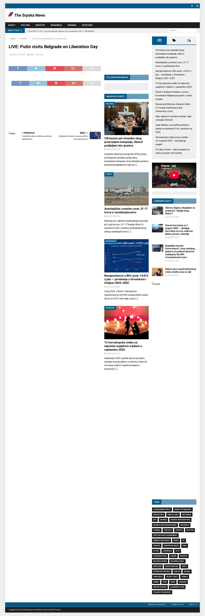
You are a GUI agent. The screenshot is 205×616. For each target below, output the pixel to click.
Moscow (157, 566)
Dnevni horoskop (161, 540)
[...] (136, 164)
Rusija (177, 571)
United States (159, 587)
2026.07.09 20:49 (113, 216)
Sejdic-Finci (172, 577)
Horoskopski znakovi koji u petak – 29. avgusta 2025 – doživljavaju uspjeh (172, 141)
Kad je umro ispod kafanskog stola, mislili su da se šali (180, 270)
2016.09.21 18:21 (173, 261)
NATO (184, 566)
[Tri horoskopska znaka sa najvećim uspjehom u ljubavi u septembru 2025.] (126, 322)
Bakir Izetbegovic (182, 509)
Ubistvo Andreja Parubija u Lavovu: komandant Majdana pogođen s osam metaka (173, 95)
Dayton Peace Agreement (165, 535)
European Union (171, 546)
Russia (187, 571)
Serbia (185, 577)
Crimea (156, 530)
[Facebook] (192, 5)
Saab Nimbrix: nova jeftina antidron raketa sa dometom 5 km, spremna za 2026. (173, 128)
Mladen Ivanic (177, 561)
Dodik (176, 540)
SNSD (173, 582)
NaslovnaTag (171, 566)
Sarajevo (157, 577)
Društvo (40, 25)
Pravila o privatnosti (157, 604)
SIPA (165, 582)
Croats (179, 530)
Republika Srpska (161, 571)
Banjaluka (158, 515)
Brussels (184, 525)
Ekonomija (56, 25)
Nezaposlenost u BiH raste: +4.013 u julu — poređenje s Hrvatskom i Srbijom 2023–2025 (126, 279)
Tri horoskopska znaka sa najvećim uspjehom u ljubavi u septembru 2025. (123, 346)
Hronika (72, 25)
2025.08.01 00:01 (173, 237)
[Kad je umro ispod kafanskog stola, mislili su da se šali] (157, 272)
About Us (193, 604)
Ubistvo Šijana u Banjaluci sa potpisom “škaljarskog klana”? (180, 210)
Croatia (168, 530)
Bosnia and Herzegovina (165, 525)
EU (184, 540)
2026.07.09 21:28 (113, 149)
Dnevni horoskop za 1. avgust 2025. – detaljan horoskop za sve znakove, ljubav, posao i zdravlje (179, 229)
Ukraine (182, 582)
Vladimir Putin (177, 587)
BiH (154, 520)
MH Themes (56, 610)
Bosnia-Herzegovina (180, 520)
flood (156, 551)
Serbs (156, 582)
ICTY (178, 551)
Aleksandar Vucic (162, 509)
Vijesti (11, 25)
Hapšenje (167, 551)
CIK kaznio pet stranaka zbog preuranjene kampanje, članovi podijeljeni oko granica (123, 142)
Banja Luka (173, 515)
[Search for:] (182, 30)
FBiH (185, 546)
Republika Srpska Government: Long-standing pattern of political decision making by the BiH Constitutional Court (180, 251)
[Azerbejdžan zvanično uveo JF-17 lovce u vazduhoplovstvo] (126, 189)
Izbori (173, 556)
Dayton (189, 530)
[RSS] (197, 5)
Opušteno (87, 25)
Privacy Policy (178, 604)
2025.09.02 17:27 (113, 353)
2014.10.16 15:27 (19, 55)
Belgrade (186, 515)
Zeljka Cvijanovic (162, 592)
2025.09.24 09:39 (113, 287)
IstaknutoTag (160, 556)
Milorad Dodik (160, 561)
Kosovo (183, 556)
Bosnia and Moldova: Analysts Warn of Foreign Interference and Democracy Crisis (172, 108)
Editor (31, 55)
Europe (156, 546)
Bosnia (163, 520)
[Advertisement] (55, 108)
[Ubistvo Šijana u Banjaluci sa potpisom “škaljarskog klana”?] (157, 210)
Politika (25, 25)
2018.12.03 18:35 (173, 217)
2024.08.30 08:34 (173, 275)
